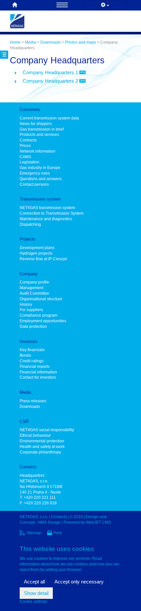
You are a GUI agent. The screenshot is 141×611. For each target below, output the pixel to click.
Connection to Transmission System (52, 213)
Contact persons (34, 184)
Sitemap (33, 533)
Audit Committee (34, 293)
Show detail (36, 593)
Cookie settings (33, 601)
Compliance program (38, 315)
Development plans (37, 247)
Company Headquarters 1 (54, 72)
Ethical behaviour (35, 435)
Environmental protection (42, 441)
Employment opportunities (43, 321)
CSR (24, 421)
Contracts (28, 140)
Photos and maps (80, 42)
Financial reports (35, 366)
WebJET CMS (98, 522)
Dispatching (30, 224)
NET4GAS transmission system (47, 207)
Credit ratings (32, 361)
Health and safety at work (42, 446)
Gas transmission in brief (42, 129)
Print (57, 533)
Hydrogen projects (36, 253)
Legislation (29, 162)
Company (29, 273)
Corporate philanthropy (40, 452)
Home (15, 42)
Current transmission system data (49, 118)
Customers (30, 109)
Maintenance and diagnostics (46, 219)
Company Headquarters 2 (54, 81)
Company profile (34, 282)
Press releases (33, 401)
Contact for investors (38, 377)
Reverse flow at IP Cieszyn (43, 259)
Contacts (28, 466)
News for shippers (36, 123)
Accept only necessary (79, 581)
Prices (25, 145)
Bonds (25, 355)
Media (30, 42)
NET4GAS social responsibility (47, 430)
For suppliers (31, 309)
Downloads (50, 42)
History (26, 304)
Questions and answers (41, 179)
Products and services (39, 134)
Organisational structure (41, 299)
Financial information (38, 372)
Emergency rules (35, 173)
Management (31, 287)
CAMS (25, 157)
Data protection (33, 326)
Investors (28, 341)
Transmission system (40, 199)
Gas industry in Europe (40, 167)
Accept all (34, 581)
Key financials (32, 350)
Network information (37, 151)
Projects (27, 239)
